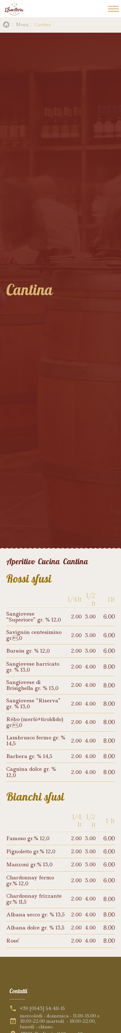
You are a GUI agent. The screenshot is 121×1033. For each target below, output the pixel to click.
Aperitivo (20, 561)
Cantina (75, 561)
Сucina (49, 561)
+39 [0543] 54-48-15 (42, 1008)
